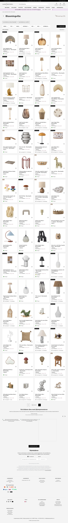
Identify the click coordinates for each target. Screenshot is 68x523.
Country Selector (42, 505)
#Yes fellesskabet (58, 501)
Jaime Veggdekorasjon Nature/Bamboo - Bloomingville (57, 98)
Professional (60, 7)
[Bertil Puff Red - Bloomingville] (26, 191)
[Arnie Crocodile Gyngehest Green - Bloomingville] (26, 315)
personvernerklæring (48, 470)
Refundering (42, 482)
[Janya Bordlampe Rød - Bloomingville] (9, 240)
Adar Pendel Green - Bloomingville (23, 73)
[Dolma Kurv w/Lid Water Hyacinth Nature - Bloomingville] (58, 240)
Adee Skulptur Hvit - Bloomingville (55, 196)
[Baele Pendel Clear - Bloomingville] (26, 291)
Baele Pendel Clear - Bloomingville (23, 296)
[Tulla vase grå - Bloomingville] (42, 291)
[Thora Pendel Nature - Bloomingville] (9, 315)
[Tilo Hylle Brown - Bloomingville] (26, 92)
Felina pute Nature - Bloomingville (26, 345)
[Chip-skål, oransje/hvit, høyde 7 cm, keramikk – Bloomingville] (42, 166)
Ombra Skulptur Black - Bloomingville (40, 246)
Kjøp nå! (38, 9)
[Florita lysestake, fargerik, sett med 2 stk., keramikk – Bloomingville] (9, 191)
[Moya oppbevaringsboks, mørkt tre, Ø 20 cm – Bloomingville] (9, 142)
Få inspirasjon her (33, 446)
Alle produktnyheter (10, 514)
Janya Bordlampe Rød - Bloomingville (7, 246)
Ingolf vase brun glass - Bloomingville (23, 123)
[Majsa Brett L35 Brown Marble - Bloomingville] (9, 166)
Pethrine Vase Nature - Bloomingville (39, 221)
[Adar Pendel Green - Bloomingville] (26, 68)
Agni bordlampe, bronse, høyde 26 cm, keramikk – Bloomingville (41, 196)
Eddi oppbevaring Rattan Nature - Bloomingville (9, 395)
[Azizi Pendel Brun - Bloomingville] (58, 68)
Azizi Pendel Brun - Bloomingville (57, 73)
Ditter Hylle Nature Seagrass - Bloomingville (41, 370)
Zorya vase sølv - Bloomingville (25, 146)
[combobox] (33, 4)
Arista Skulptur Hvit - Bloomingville (7, 345)
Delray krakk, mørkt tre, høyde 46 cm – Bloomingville (58, 370)
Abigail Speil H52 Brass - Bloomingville (8, 370)
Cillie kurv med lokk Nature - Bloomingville (41, 123)
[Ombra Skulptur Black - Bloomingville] (42, 240)
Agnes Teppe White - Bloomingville (55, 123)
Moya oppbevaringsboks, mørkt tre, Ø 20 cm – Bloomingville (9, 147)
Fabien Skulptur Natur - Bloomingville (7, 221)
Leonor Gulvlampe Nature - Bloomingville (56, 49)
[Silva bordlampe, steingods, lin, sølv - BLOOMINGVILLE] (42, 340)
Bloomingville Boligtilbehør (9, 22)
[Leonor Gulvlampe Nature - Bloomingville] (58, 43)
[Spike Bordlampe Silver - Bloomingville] (26, 266)
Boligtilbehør (10, 513)
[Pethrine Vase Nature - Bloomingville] (42, 215)
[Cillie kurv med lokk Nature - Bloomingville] (42, 117)
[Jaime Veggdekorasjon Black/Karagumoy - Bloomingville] (9, 43)
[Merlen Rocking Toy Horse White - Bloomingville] (58, 389)
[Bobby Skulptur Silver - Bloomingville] (42, 389)
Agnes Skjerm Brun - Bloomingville (55, 147)
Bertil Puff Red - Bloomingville (25, 196)
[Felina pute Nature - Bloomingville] (26, 340)
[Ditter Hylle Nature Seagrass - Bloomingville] (42, 364)
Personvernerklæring (42, 504)
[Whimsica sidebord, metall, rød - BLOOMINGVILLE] (26, 166)
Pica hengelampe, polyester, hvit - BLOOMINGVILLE (58, 270)
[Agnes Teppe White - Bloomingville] (58, 117)
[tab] (5, 26)
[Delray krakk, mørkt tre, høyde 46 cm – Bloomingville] (58, 364)
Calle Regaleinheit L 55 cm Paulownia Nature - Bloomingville (9, 270)
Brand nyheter (58, 503)
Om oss (42, 501)
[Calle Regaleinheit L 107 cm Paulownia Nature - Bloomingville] (9, 68)
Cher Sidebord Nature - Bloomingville (23, 395)
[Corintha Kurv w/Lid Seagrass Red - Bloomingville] (26, 364)
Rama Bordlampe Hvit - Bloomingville (56, 296)
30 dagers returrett (58, 481)
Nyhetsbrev (58, 480)
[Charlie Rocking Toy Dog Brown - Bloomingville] (58, 340)
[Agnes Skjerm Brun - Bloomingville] (58, 142)
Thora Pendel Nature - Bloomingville (7, 321)
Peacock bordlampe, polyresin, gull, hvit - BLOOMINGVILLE (9, 98)
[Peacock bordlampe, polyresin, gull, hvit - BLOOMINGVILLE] (9, 92)
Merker (10, 11)
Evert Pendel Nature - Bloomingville (39, 98)
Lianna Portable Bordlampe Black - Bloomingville (41, 270)
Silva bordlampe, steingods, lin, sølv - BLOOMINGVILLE (41, 345)
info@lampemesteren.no (9, 481)
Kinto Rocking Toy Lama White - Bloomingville (41, 321)
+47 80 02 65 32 (10, 480)
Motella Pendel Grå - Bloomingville (23, 246)
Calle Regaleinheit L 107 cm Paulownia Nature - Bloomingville (9, 73)
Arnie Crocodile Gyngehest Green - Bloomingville (25, 321)
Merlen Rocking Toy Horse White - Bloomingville (57, 395)
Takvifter (20, 7)
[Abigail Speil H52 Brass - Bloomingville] (9, 364)
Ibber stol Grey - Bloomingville (57, 171)
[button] (16, 45)
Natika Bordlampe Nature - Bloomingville (24, 49)
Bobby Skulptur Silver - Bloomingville (39, 395)
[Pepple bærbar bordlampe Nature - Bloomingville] (9, 291)
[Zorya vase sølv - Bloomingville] (26, 142)
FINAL (46, 9)
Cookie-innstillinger (58, 502)
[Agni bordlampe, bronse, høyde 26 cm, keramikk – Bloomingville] (42, 191)
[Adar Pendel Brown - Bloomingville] (42, 43)
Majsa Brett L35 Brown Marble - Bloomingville (9, 172)
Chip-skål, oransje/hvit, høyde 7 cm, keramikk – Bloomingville (41, 172)
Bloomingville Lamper (24, 22)
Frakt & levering (42, 480)
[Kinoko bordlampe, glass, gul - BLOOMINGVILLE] (42, 142)
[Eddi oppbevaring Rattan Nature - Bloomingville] (9, 389)
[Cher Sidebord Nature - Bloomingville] (26, 389)
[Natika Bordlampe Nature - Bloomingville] (26, 43)
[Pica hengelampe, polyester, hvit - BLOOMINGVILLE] (58, 266)
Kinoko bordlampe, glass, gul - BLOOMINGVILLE (41, 147)
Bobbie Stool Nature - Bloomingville (23, 221)
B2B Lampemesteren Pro (58, 504)
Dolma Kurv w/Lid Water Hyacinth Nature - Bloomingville (58, 246)
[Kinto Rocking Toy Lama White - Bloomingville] (42, 315)
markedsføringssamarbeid (58, 505)
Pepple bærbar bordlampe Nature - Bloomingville (9, 296)
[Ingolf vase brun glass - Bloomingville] (26, 117)
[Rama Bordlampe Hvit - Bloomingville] (58, 291)
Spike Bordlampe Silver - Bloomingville (24, 270)
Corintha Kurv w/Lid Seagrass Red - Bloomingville (26, 370)
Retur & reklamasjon (42, 481)
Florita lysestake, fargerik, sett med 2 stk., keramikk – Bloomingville (9, 196)
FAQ (10, 482)
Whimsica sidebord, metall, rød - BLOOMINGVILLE (25, 172)
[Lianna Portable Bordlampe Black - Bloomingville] (42, 266)
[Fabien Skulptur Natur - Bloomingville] (9, 215)
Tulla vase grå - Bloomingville (41, 296)
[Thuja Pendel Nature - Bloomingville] (58, 315)
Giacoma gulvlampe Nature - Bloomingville (8, 123)
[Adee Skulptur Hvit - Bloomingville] (58, 191)
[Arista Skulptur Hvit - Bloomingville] (9, 340)
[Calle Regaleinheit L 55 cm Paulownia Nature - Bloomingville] (9, 266)
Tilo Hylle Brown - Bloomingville (25, 97)
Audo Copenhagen (9, 510)
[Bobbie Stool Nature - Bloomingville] (26, 215)
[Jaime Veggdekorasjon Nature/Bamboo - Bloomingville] (58, 92)
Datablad (38, 274)
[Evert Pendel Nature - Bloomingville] (42, 92)
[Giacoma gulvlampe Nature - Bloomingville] (9, 117)
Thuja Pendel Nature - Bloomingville (55, 321)
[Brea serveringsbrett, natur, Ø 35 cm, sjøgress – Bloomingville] (58, 215)
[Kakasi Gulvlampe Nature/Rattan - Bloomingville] (42, 68)
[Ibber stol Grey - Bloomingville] (58, 166)
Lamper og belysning (5, 11)
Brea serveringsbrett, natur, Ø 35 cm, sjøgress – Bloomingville (57, 221)
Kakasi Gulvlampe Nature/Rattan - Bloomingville (42, 73)
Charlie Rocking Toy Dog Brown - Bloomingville (57, 345)
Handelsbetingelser (42, 503)
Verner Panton (10, 511)
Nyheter (48, 7)
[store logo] (7, 4)
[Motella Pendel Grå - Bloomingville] (26, 240)
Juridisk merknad (42, 502)
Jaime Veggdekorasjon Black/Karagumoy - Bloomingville (9, 49)
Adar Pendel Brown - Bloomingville (39, 49)
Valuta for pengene (10, 512)
